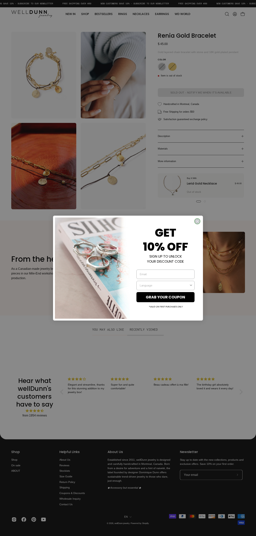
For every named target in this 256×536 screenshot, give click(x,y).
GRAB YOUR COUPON (165, 297)
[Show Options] (191, 285)
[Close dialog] (197, 221)
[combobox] (164, 285)
